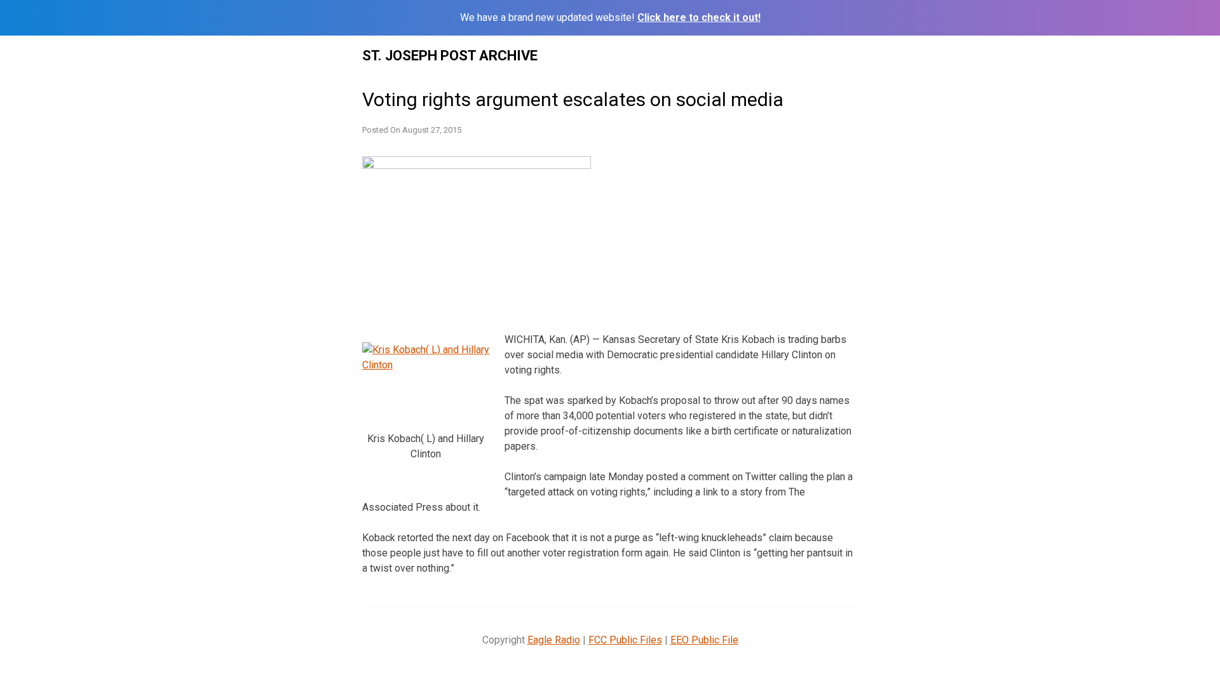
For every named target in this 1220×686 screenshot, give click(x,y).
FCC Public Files (625, 640)
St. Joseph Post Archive (450, 56)
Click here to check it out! (699, 17)
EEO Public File (704, 640)
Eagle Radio (553, 640)
